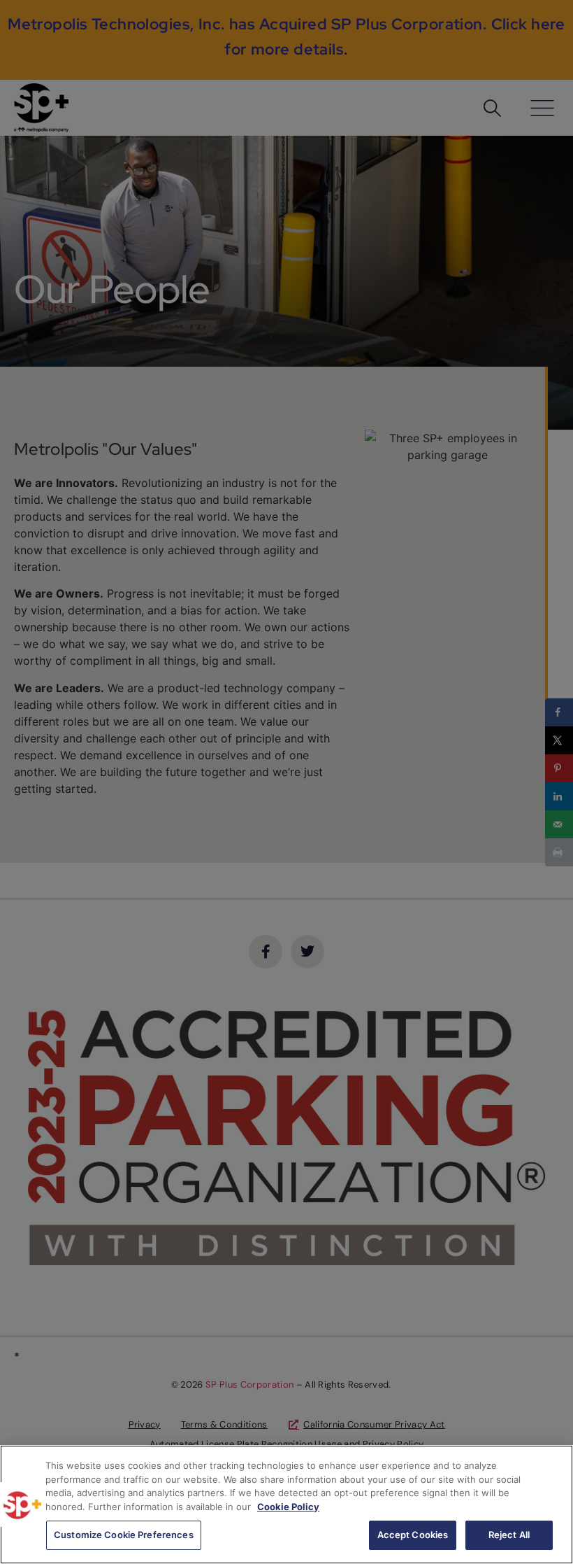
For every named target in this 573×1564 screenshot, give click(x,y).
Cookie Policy (288, 1506)
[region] (286, 1504)
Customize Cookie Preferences (124, 1534)
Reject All (509, 1534)
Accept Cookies (413, 1534)
